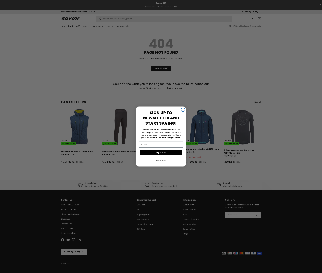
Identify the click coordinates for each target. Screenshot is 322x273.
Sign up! (161, 152)
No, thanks (161, 160)
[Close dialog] (183, 110)
